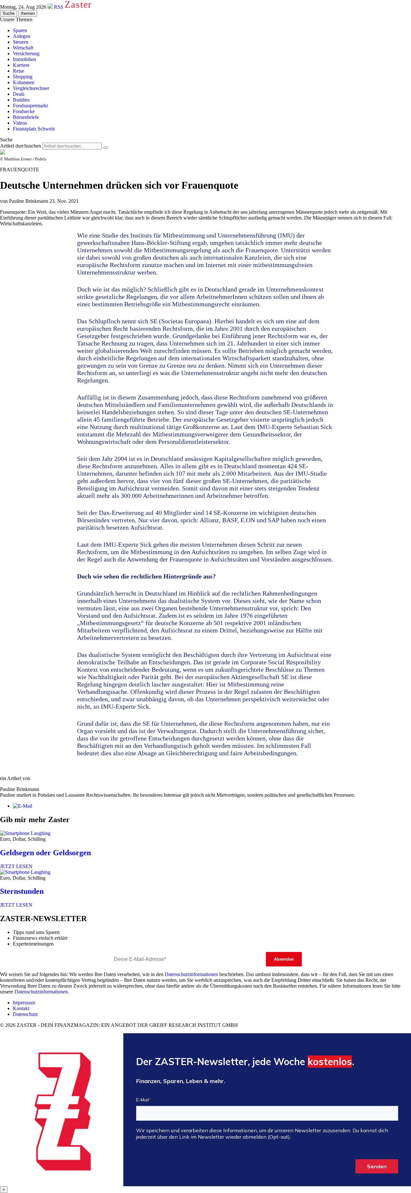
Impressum (24, 1002)
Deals (18, 94)
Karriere (21, 65)
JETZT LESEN (16, 866)
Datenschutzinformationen (191, 974)
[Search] (105, 147)
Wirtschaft (23, 47)
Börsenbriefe (26, 117)
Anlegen (21, 36)
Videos (20, 123)
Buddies (21, 100)
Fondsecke (24, 111)
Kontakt (21, 1008)
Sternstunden (22, 891)
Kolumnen (23, 82)
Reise (18, 71)
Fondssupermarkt (30, 105)
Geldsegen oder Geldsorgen (45, 852)
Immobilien (24, 59)
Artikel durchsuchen (20, 145)
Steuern (20, 42)
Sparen (20, 30)
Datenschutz (25, 1014)
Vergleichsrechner (31, 88)
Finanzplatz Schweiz (34, 128)
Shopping (22, 76)
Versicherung (26, 53)
